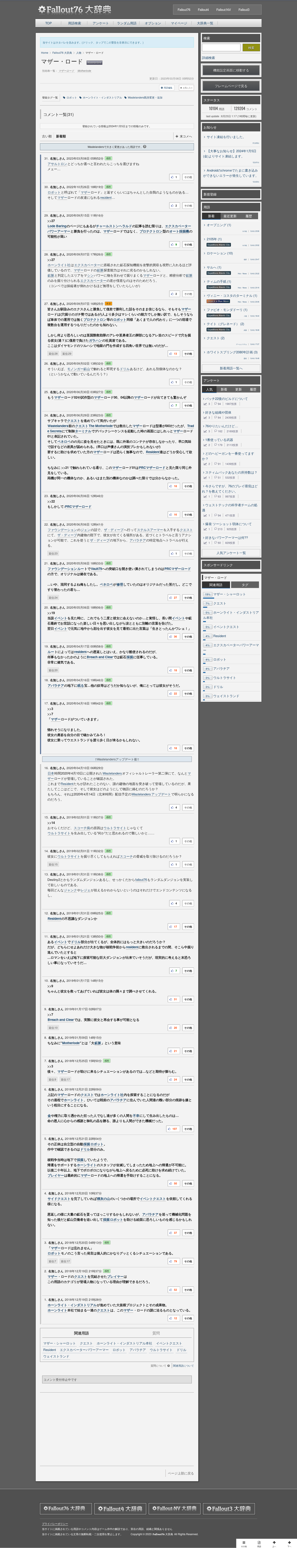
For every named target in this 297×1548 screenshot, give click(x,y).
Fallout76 (184, 9)
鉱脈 (100, 270)
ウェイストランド (56, 1356)
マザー (85, 192)
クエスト (73, 420)
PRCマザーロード (152, 467)
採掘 (130, 657)
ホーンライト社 (59, 264)
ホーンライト (73, 1099)
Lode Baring (57, 226)
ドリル (125, 368)
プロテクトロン (151, 231)
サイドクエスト (59, 1198)
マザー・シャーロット (59, 1343)
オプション (153, 23)
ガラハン (95, 340)
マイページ (179, 23)
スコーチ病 (82, 827)
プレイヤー (56, 1175)
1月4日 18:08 (251, 330)
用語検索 (74, 23)
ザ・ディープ (113, 529)
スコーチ (126, 856)
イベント (60, 618)
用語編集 (168, 87)
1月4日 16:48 (251, 358)
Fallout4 (203, 9)
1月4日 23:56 (250, 231)
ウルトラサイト (114, 827)
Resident (152, 451)
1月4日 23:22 (248, 273)
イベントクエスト (153, 1198)
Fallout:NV (223, 9)
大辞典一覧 (205, 23)
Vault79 (96, 568)
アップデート (161, 794)
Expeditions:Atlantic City (219, 244)
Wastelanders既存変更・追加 (145, 97)
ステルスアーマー (150, 529)
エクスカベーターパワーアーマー (84, 1349)
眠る (80, 685)
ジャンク (70, 890)
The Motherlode (101, 425)
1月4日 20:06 (248, 302)
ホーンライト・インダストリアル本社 (124, 1343)
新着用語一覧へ (231, 368)
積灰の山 (103, 1198)
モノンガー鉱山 (78, 368)
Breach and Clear (100, 657)
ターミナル (83, 431)
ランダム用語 (127, 23)
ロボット (72, 97)
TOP (48, 23)
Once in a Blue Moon (218, 301)
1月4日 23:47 (251, 259)
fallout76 (141, 879)
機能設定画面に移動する (231, 70)
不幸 (136, 1115)
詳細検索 (208, 57)
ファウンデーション (62, 529)
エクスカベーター (87, 264)
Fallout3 (244, 9)
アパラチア (138, 540)
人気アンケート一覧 (231, 552)
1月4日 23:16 (248, 287)
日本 (51, 773)
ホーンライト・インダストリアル (102, 97)
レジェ (85, 890)
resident (106, 197)
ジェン (85, 529)
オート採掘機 (179, 231)
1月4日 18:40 (251, 316)
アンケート (101, 23)
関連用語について (183, 1365)
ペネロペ (63, 441)
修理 (120, 584)
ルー (80, 568)
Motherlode (71, 1042)
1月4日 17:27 (247, 344)
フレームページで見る (231, 85)
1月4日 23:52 (250, 245)
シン (90, 275)
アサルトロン (57, 163)
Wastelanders (94, 62)
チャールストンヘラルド (114, 226)
